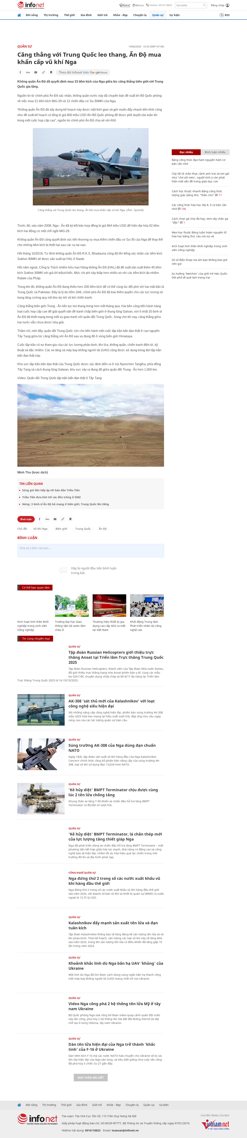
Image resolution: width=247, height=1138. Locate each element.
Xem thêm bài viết (91, 1077)
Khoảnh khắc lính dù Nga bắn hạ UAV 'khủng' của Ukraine (116, 966)
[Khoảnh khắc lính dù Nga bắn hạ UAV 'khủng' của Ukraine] (41, 972)
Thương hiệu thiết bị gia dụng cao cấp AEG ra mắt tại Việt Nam (109, 626)
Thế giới (69, 15)
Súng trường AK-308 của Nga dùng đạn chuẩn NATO (112, 748)
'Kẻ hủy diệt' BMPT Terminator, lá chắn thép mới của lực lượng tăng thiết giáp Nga (115, 836)
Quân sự (158, 15)
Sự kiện (174, 15)
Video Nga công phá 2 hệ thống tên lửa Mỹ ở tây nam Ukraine (115, 1006)
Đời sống (32, 15)
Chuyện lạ (139, 15)
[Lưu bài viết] (51, 72)
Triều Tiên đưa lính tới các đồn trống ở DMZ (51, 497)
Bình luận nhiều (215, 152)
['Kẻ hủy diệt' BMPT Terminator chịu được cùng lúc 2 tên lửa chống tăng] (41, 798)
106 (183, 209)
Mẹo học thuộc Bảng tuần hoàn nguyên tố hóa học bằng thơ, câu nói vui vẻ (199, 234)
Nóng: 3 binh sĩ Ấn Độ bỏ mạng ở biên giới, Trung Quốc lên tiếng (65, 504)
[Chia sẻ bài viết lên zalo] (28, 72)
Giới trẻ (102, 15)
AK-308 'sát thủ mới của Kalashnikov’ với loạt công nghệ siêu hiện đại (112, 703)
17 (220, 195)
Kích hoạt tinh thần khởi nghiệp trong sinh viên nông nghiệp (33, 626)
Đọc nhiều (186, 152)
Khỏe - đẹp (120, 15)
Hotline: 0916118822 (161, 5)
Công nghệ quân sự (82, 872)
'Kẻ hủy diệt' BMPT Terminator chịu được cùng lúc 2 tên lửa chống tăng (113, 792)
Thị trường (51, 15)
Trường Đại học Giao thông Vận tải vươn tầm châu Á (70, 626)
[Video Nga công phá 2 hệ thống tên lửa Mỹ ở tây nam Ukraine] (41, 1012)
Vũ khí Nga (40, 529)
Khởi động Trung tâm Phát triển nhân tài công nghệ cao (146, 626)
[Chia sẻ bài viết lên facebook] (20, 72)
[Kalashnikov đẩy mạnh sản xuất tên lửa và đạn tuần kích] (41, 931)
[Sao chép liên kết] (43, 72)
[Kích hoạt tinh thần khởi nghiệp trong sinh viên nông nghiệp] (34, 605)
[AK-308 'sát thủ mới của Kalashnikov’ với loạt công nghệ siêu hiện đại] (41, 710)
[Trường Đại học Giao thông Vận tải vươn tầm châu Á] (72, 605)
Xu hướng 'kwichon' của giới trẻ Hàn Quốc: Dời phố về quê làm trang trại (200, 275)
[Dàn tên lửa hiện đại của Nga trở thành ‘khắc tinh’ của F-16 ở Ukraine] (41, 1053)
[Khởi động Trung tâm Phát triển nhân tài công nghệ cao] (147, 605)
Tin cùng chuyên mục (36, 638)
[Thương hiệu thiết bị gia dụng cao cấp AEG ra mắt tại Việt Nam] (109, 605)
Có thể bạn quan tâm (36, 587)
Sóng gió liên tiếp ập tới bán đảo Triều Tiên (51, 490)
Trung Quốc (83, 529)
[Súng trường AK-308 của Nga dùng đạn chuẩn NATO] (41, 754)
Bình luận (26, 519)
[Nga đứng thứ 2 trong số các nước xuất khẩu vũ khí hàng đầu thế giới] (41, 887)
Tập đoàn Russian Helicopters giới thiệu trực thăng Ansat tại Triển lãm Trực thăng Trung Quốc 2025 (116, 657)
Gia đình (86, 15)
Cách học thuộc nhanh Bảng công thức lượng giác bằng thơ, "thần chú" (197, 193)
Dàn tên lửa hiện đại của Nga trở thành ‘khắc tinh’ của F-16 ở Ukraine (112, 1047)
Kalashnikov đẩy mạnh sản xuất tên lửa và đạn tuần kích (113, 925)
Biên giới (61, 529)
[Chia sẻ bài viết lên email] (36, 72)
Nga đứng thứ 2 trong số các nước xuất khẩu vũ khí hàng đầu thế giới (114, 881)
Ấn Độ (103, 529)
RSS (227, 15)
